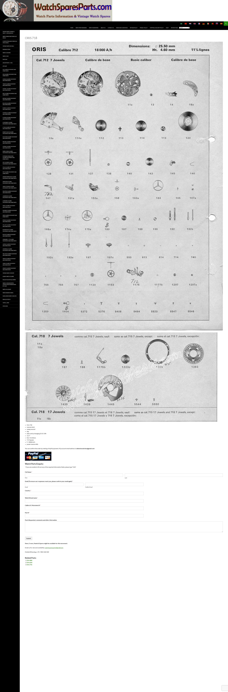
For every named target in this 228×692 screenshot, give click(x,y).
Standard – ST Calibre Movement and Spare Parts (9, 240)
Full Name (28, 472)
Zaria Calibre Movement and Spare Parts (9, 264)
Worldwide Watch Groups (9, 296)
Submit (28, 538)
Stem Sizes (5, 306)
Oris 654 (29, 562)
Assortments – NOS (7, 62)
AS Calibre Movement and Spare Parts (9, 70)
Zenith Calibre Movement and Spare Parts (9, 269)
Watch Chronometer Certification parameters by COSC (9, 285)
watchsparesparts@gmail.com (54, 548)
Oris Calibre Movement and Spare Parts (10, 216)
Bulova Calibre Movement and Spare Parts (9, 104)
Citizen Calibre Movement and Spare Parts (9, 118)
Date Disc (5, 59)
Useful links (6, 302)
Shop (167, 27)
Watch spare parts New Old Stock (10, 37)
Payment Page (174, 27)
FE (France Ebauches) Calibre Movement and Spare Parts (9, 158)
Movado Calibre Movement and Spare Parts (10, 211)
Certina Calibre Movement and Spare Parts (9, 113)
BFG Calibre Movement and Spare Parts (10, 94)
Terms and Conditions (122, 27)
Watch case (6, 56)
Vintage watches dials (8, 46)
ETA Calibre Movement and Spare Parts (9, 75)
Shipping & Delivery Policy (157, 27)
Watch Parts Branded (81, 27)
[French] (199, 23)
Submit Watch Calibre (8, 276)
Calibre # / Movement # (33, 505)
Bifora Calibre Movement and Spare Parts (9, 99)
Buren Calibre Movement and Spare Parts (9, 108)
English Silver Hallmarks (9, 279)
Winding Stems (6, 49)
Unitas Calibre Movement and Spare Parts (9, 245)
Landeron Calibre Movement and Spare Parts (9, 196)
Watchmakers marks (8, 292)
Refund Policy (134, 27)
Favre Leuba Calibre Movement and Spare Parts (9, 152)
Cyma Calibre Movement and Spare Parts (9, 128)
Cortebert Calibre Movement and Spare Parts (9, 123)
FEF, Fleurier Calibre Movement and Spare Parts (9, 163)
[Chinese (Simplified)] (186, 23)
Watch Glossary (7, 289)
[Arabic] (181, 23)
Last (126, 478)
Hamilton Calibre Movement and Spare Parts (9, 182)
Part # (27, 512)
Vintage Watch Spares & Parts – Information (9, 32)
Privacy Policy (144, 27)
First (26, 478)
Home (71, 27)
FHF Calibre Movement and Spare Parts (9, 172)
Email (26, 487)
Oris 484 (29, 560)
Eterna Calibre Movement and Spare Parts (9, 147)
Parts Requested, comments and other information (41, 520)
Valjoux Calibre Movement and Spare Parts (10, 254)
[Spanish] (221, 23)
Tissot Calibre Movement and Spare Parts (9, 84)
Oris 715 (29, 564)
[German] (203, 23)
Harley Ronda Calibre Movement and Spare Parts (9, 187)
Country (28, 490)
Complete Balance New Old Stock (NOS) (10, 42)
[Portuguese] (212, 23)
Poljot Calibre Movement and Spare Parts (9, 225)
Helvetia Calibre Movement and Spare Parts (10, 192)
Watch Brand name (31, 498)
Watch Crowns (7, 52)
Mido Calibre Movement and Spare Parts (9, 206)
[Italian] (208, 23)
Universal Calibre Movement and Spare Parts (9, 249)
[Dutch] (190, 23)
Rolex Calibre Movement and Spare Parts (9, 235)
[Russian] (217, 23)
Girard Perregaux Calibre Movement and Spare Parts (9, 177)
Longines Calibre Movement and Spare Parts (9, 201)
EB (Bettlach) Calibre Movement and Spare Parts (9, 132)
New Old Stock (6, 299)
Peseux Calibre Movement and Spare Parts (9, 220)
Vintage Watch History (8, 273)
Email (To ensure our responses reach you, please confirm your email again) (49, 481)
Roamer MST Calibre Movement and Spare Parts (9, 230)
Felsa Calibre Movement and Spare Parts (9, 168)
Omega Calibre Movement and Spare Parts (9, 80)
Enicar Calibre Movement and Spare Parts (9, 142)
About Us (103, 27)
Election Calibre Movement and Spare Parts (10, 137)
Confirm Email (88, 487)
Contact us (111, 27)
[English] (194, 23)
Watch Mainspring (93, 27)
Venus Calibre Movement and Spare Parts (9, 259)
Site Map (5, 66)
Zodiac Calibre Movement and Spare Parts (9, 89)
